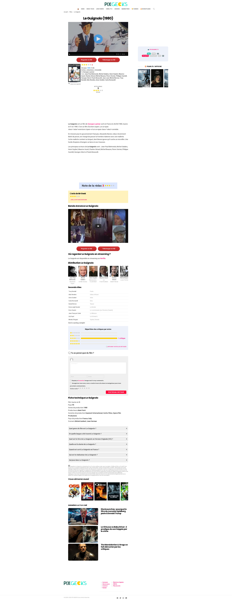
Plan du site (116, 586)
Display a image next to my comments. (88, 380)
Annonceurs (106, 584)
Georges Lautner (94, 124)
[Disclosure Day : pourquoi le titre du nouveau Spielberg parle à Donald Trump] (83, 516)
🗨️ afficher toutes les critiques (116, 346)
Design (117, 9)
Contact (104, 586)
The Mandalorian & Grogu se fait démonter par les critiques (114, 546)
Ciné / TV (109, 9)
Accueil (66, 12)
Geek (82, 9)
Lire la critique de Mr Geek (79, 199)
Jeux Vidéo (100, 9)
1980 (88, 68)
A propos (105, 582)
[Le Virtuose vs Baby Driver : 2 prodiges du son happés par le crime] (83, 534)
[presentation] (126, 271)
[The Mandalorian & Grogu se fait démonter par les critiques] (83, 552)
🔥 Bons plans (145, 9)
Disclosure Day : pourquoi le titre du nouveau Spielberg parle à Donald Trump (114, 511)
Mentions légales (118, 582)
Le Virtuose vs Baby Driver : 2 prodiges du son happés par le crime (114, 529)
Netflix (102, 258)
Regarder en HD (86, 60)
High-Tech (90, 9)
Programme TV (154, 49)
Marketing (126, 9)
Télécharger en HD (108, 60)
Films (70, 12)
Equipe (104, 587)
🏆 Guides (135, 9)
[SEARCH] (154, 8)
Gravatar (81, 380)
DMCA (115, 584)
